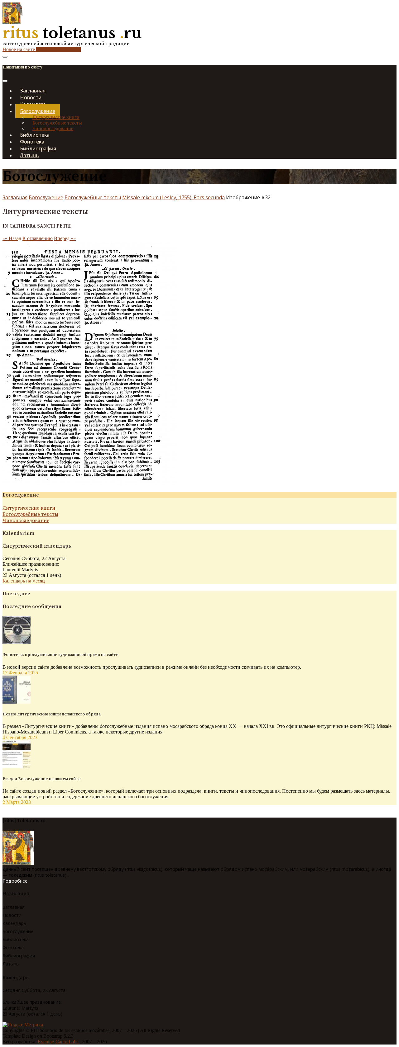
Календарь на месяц (23, 580)
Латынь (29, 155)
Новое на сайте (41, 49)
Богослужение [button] (37, 111)
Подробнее (14, 881)
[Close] (4, 81)
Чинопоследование (25, 520)
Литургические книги (55, 117)
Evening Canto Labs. (58, 1041)
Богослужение (46, 197)
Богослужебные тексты (57, 122)
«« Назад (11, 238)
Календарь (14, 923)
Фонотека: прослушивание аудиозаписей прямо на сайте (60, 654)
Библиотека (15, 939)
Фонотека (13, 947)
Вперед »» (65, 238)
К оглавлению (37, 238)
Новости (12, 915)
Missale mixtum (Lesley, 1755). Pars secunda (173, 197)
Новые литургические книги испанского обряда (51, 714)
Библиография (18, 956)
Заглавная (14, 197)
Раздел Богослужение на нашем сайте (41, 778)
